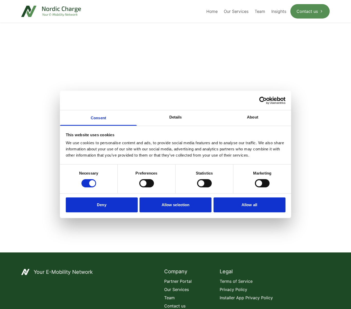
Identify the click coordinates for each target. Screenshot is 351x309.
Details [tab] (175, 117)
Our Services (236, 11)
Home (212, 11)
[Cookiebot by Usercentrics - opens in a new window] (263, 100)
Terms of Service (236, 281)
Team (260, 11)
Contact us (307, 11)
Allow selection (176, 205)
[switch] (146, 183)
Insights (278, 11)
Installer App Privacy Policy (246, 297)
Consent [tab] (98, 118)
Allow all (249, 205)
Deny (101, 205)
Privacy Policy (233, 289)
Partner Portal (178, 281)
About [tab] (252, 117)
